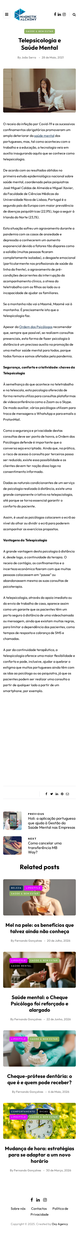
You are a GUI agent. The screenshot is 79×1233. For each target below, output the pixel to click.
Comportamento (23, 1111)
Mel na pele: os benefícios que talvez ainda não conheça (39, 928)
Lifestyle (33, 888)
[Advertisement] (39, 738)
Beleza (16, 888)
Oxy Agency (60, 1224)
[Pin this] (62, 794)
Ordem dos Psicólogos (35, 327)
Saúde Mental (21, 966)
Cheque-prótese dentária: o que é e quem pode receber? (39, 1079)
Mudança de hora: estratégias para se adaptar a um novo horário (39, 1154)
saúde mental (44, 136)
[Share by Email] (67, 794)
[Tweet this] (51, 794)
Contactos (39, 1208)
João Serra (28, 57)
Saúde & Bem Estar (39, 31)
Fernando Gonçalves (28, 941)
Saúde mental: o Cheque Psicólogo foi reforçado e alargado (39, 1003)
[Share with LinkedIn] (57, 794)
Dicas (44, 1111)
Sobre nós (18, 1208)
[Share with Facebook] (46, 794)
